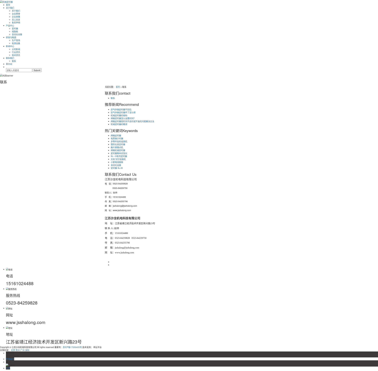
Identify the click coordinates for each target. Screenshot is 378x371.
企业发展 (16, 16)
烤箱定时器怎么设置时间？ (123, 118)
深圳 (27, 350)
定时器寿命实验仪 (119, 153)
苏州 (18, 350)
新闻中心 (10, 46)
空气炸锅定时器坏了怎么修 (123, 112)
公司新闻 (16, 49)
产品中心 (10, 25)
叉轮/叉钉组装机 (118, 159)
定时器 (15, 28)
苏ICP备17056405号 (72, 347)
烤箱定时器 (116, 135)
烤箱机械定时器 (118, 150)
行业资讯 (16, 52)
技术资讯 (16, 55)
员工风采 (16, 19)
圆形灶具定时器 (118, 144)
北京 (13, 350)
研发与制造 (11, 37)
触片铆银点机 (117, 147)
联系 (14, 60)
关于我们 (10, 7)
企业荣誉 (16, 13)
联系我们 (10, 57)
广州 (22, 350)
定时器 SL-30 (117, 167)
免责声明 (16, 22)
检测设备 (16, 43)
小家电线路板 (117, 162)
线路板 (15, 31)
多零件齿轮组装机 (119, 141)
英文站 (9, 63)
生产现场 (16, 40)
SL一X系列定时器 (119, 156)
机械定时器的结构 (119, 115)
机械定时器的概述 (119, 124)
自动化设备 (17, 34)
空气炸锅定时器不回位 (121, 109)
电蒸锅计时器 (117, 138)
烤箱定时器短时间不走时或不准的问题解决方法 (132, 121)
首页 (8, 4)
